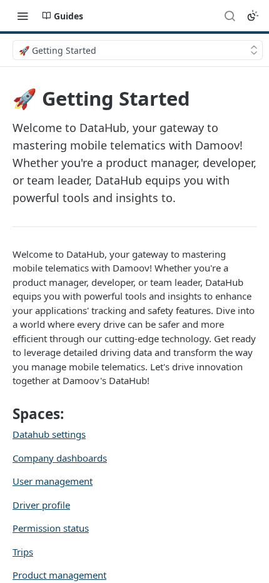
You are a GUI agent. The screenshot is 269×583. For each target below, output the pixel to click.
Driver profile (41, 505)
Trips (23, 551)
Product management (59, 575)
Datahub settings (49, 434)
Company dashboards (60, 458)
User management (53, 481)
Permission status (51, 528)
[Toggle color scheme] (253, 16)
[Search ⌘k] (230, 16)
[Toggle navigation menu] (23, 16)
